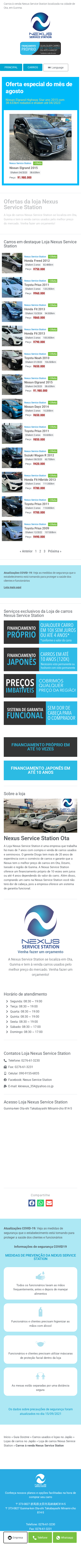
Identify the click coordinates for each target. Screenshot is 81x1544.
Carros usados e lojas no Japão (52, 1437)
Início (7, 1437)
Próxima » (54, 551)
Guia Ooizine (21, 1437)
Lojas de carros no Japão (20, 1441)
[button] (31, 1203)
